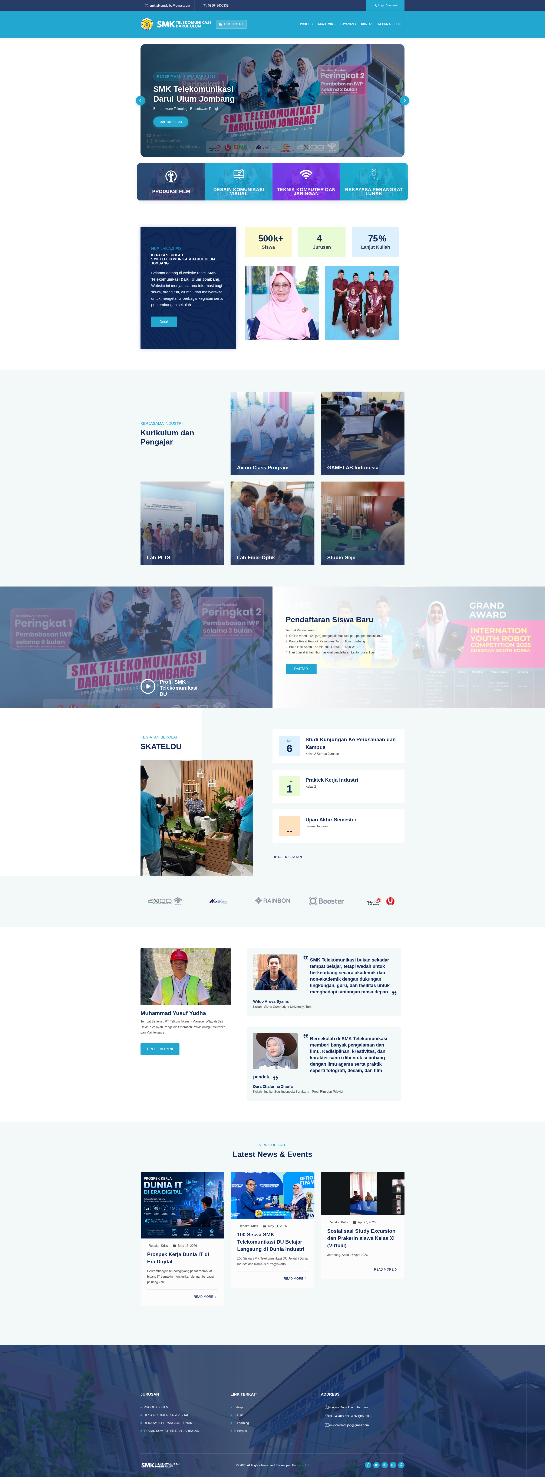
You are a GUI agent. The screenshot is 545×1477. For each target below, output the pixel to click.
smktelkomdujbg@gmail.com (169, 5)
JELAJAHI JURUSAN (175, 121)
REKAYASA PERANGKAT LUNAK (374, 191)
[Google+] (393, 1465)
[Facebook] (368, 1465)
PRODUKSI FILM (171, 191)
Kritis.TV (303, 1465)
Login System (387, 5)
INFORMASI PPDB (389, 24)
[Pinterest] (401, 1465)
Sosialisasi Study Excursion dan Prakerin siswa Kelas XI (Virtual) (271, 1238)
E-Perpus (240, 1431)
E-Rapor (239, 1407)
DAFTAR (301, 669)
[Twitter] (376, 1465)
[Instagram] (385, 1465)
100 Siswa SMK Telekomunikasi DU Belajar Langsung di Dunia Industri (180, 1242)
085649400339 (218, 5)
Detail (164, 322)
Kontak (367, 24)
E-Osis (239, 1415)
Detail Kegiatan (287, 857)
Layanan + (348, 24)
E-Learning (241, 1423)
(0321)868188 (360, 1416)
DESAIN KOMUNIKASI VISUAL (238, 191)
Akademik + (327, 24)
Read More (203, 1278)
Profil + (306, 24)
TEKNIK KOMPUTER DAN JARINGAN (306, 191)
